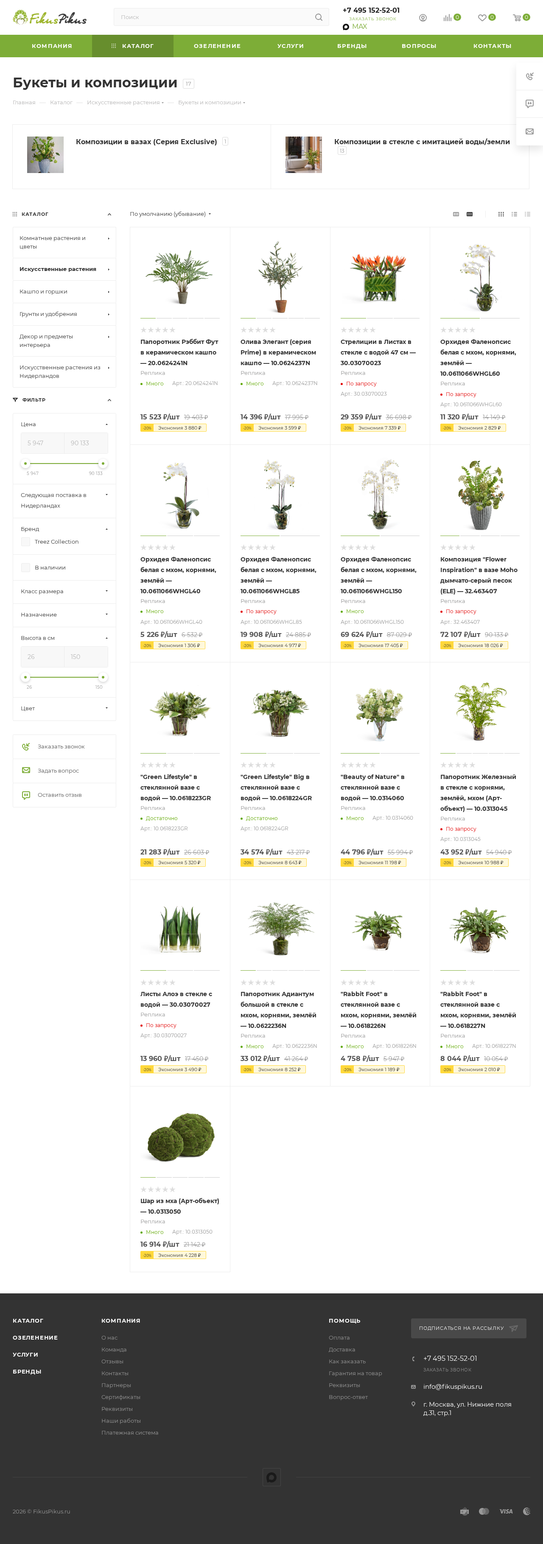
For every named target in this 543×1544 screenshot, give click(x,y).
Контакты (115, 1373)
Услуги (26, 1354)
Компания (121, 1320)
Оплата (339, 1337)
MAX (272, 1477)
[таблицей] (527, 214)
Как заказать (347, 1361)
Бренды (27, 1371)
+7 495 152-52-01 (371, 10)
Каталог (28, 1320)
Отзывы (112, 1361)
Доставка (342, 1349)
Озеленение (35, 1337)
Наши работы (121, 1420)
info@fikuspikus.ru (452, 1386)
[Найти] (318, 17)
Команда (114, 1349)
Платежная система (130, 1432)
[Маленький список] (456, 214)
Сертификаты (120, 1396)
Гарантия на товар (355, 1373)
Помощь (345, 1320)
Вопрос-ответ (348, 1396)
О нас (109, 1337)
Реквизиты (117, 1408)
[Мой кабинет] (423, 19)
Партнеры (116, 1385)
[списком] (514, 214)
